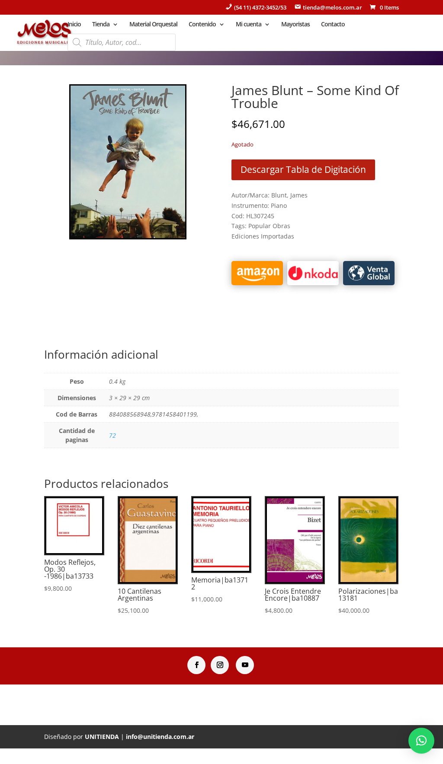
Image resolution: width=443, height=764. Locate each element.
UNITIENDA (102, 736)
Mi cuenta (248, 24)
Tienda (100, 24)
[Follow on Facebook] (196, 665)
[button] (421, 741)
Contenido (202, 24)
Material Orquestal (153, 24)
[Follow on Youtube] (245, 665)
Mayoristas (295, 24)
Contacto (333, 24)
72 (112, 435)
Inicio (74, 24)
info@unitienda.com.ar (160, 736)
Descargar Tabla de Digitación (303, 169)
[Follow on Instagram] (220, 665)
